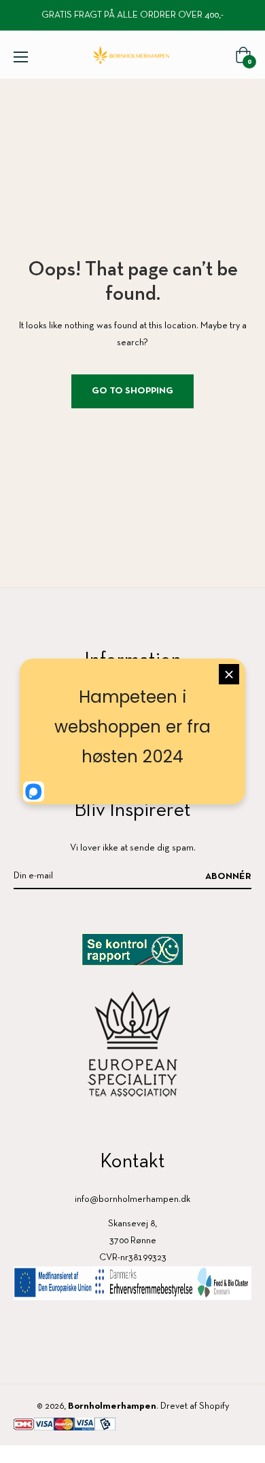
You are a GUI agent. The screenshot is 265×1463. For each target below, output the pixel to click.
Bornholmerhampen (112, 1406)
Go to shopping (132, 391)
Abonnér (228, 876)
